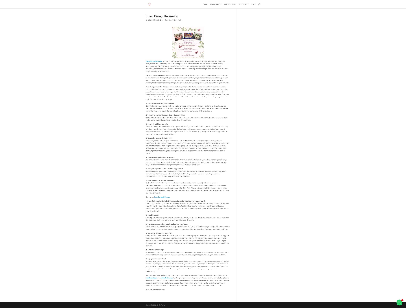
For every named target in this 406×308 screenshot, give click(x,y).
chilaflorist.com (167, 278)
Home (205, 4)
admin (150, 20)
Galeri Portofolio (230, 4)
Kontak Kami (243, 4)
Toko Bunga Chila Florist (173, 20)
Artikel (253, 4)
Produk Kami (214, 4)
